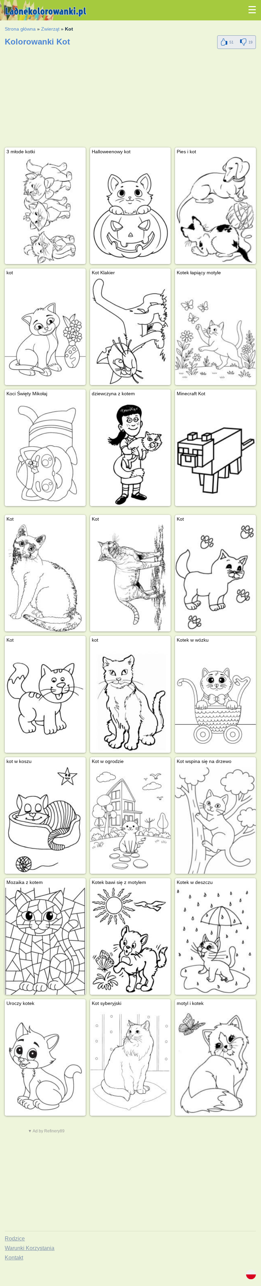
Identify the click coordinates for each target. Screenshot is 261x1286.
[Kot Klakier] (130, 331)
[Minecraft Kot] (215, 452)
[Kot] (45, 577)
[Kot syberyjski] (130, 1062)
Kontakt (14, 1258)
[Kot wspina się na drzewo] (215, 820)
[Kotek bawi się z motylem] (130, 941)
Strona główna (20, 29)
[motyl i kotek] (215, 1062)
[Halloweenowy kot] (130, 210)
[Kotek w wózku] (215, 698)
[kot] (45, 331)
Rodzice (15, 1238)
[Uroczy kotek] (45, 1062)
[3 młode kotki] (45, 210)
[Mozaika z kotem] (45, 941)
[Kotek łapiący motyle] (215, 331)
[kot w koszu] (45, 820)
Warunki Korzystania (29, 1248)
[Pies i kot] (215, 210)
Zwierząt (50, 29)
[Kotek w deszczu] (215, 941)
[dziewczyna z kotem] (130, 452)
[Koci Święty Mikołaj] (45, 452)
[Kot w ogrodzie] (130, 820)
